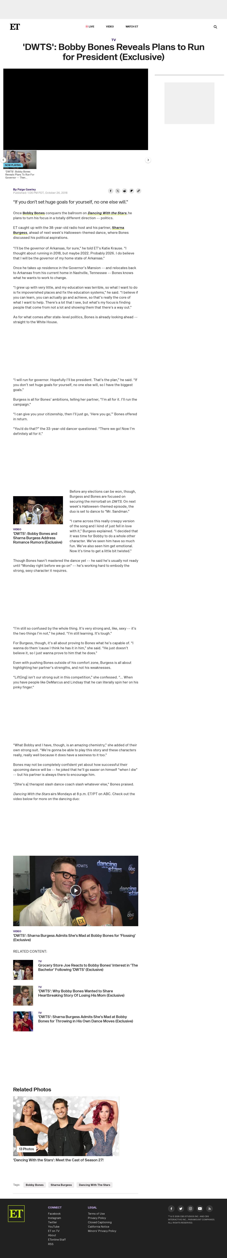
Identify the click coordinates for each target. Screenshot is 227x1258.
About (52, 1235)
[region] (75, 109)
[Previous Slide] (3, 160)
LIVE (91, 27)
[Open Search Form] (215, 27)
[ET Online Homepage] (15, 27)
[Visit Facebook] (171, 1209)
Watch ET (132, 27)
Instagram (54, 1218)
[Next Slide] (148, 160)
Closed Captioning (100, 1222)
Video (110, 27)
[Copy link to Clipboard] (139, 191)
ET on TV (53, 1231)
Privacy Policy (97, 1218)
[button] (38, 509)
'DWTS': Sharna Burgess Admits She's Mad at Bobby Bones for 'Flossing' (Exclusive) (74, 937)
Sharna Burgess (61, 1185)
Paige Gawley (26, 190)
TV (113, 40)
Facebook (54, 1214)
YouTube (53, 1227)
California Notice (98, 1227)
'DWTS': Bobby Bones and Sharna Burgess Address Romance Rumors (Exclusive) (37, 538)
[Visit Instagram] (190, 1209)
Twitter (52, 1222)
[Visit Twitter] (180, 1209)
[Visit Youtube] (200, 1208)
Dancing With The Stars (94, 1185)
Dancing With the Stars (107, 213)
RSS (51, 1244)
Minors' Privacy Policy (102, 1231)
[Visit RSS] (209, 1209)
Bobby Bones (34, 213)
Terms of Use (96, 1214)
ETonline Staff (57, 1240)
